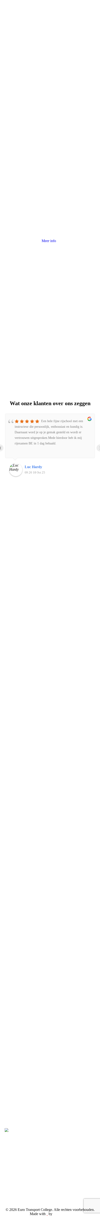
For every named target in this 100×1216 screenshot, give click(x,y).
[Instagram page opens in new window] (29, 1167)
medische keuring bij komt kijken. (49, 80)
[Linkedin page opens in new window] (22, 1167)
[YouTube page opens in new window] (15, 1167)
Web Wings (61, 1214)
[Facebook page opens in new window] (8, 1167)
